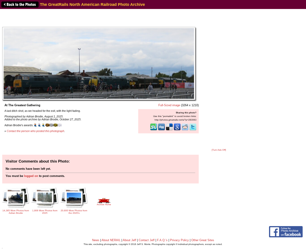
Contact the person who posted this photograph (35, 131)
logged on (31, 176)
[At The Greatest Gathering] (99, 63)
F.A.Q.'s (162, 240)
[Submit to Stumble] (153, 130)
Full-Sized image (169, 105)
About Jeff (129, 240)
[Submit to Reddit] (185, 130)
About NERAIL (111, 240)
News (95, 240)
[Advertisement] (219, 79)
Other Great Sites (202, 240)
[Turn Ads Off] (219, 150)
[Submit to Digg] (161, 130)
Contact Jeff (147, 240)
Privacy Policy (179, 240)
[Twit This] (192, 130)
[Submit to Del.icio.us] (169, 130)
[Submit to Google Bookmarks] (177, 130)
